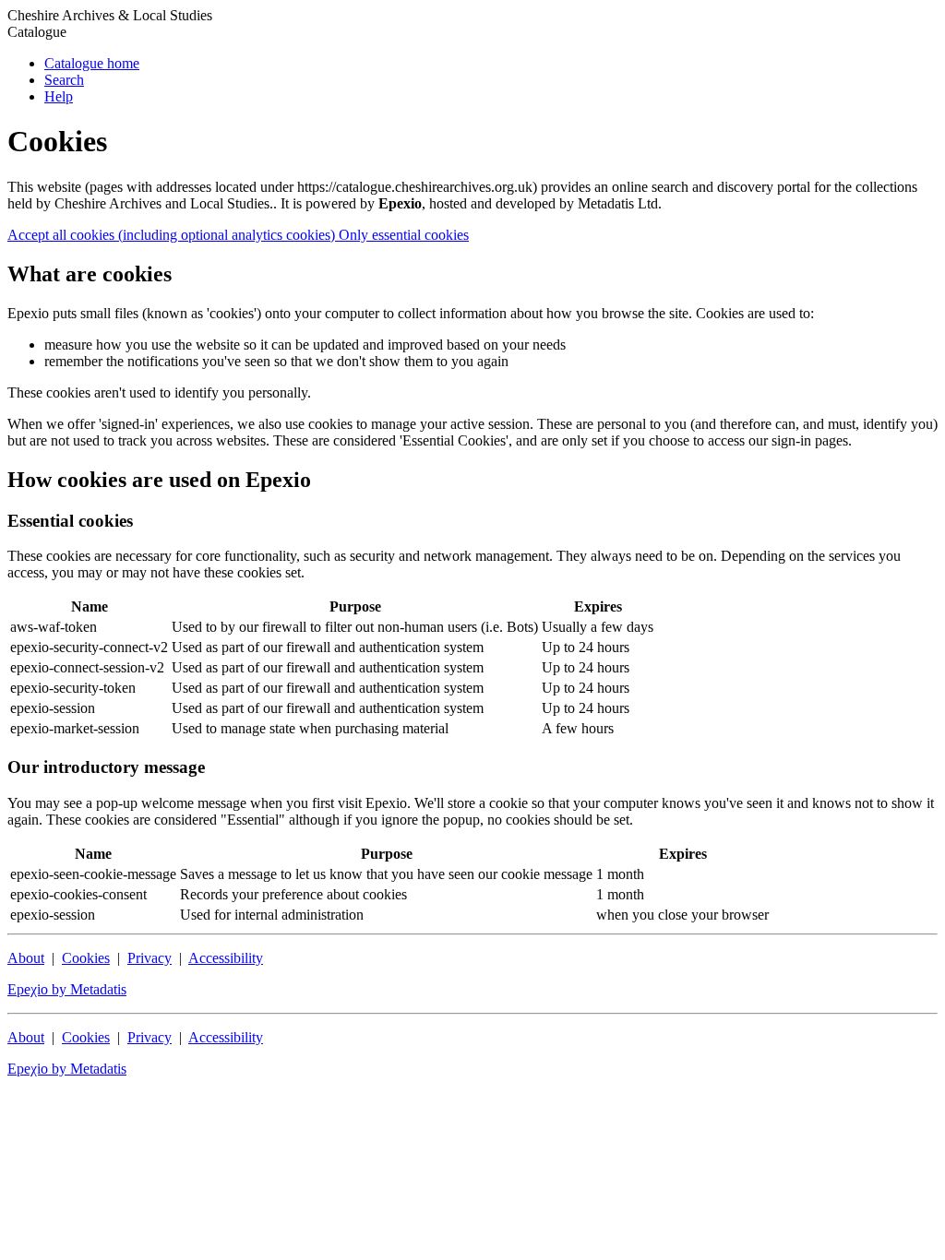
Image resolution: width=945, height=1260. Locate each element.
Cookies (86, 958)
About (25, 958)
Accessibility (225, 958)
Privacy (149, 958)
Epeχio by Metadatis (66, 989)
